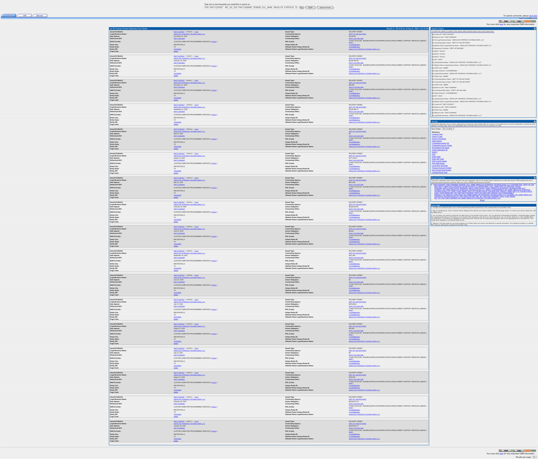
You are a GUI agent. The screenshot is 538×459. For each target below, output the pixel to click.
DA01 (351, 42)
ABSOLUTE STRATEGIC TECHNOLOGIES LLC (364, 49)
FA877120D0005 (179, 38)
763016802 (177, 49)
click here (533, 16)
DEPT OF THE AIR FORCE (357, 34)
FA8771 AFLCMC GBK (356, 38)
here (501, 24)
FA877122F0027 (179, 32)
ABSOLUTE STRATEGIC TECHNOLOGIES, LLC (189, 34)
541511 (214, 41)
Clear (482, 200)
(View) (196, 32)
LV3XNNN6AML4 (354, 44)
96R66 (176, 51)
